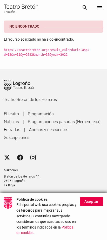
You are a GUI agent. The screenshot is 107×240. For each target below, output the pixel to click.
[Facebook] (20, 157)
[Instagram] (33, 157)
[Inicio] (41, 7)
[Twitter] (7, 157)
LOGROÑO (9, 12)
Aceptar (91, 201)
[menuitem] (11, 114)
